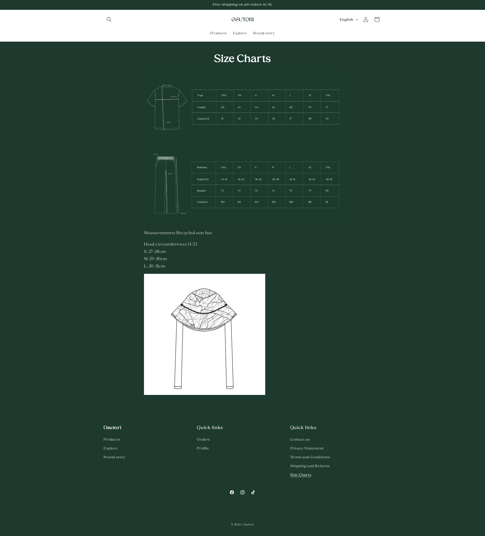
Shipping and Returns (310, 466)
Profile (203, 448)
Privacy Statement (307, 448)
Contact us (300, 439)
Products (112, 439)
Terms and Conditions (310, 457)
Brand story (115, 457)
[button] (109, 19)
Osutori (248, 524)
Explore (111, 448)
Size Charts (300, 475)
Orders (203, 439)
